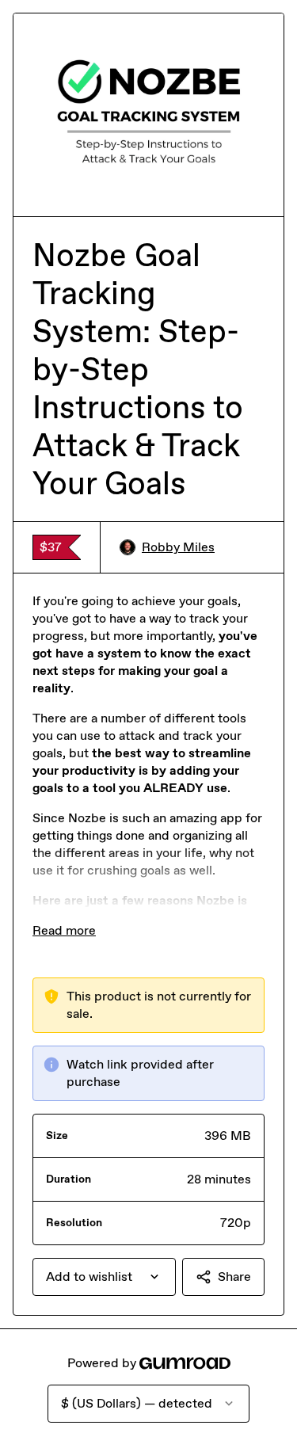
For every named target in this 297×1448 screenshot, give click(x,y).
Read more (64, 930)
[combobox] (104, 1277)
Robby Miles (178, 546)
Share (234, 1276)
